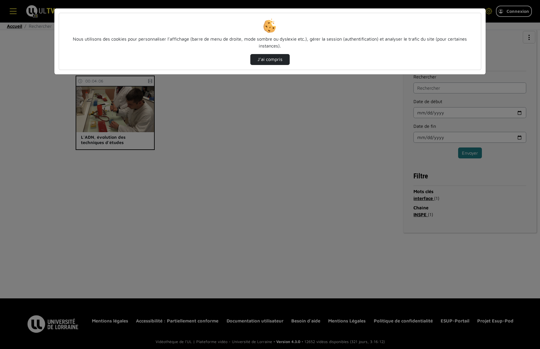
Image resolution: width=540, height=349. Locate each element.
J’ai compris (270, 59)
